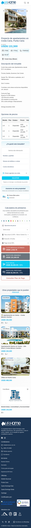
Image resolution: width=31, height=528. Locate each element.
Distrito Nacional (6, 479)
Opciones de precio (10, 225)
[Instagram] (5, 438)
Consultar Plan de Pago (15, 278)
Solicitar (15, 178)
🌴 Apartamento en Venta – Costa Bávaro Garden (13, 316)
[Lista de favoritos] (9, 521)
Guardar (22, 10)
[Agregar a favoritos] (27, 297)
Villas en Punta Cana (8, 377)
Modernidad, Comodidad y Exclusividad (15, 407)
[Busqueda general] (25, 2)
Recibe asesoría (7, 451)
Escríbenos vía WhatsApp (22, 522)
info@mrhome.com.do (9, 445)
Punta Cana (4, 482)
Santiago (4, 493)
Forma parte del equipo (7, 468)
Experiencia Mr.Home (6, 471)
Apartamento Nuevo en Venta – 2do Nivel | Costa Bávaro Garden (13, 347)
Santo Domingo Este (7, 486)
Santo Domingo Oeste (7, 489)
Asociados (4, 465)
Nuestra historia (5, 461)
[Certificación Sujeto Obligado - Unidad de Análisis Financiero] (8, 503)
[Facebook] (2, 438)
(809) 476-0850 (7, 448)
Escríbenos (6, 454)
